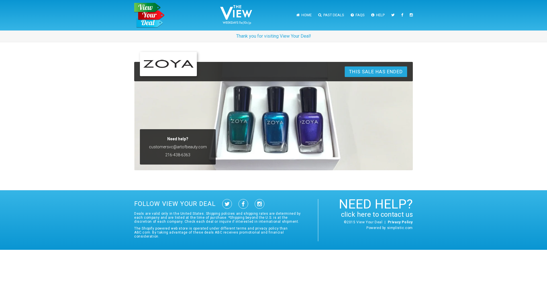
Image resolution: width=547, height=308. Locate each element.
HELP (379, 15)
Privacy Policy (400, 222)
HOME (306, 15)
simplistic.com (400, 228)
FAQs (359, 15)
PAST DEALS (333, 15)
